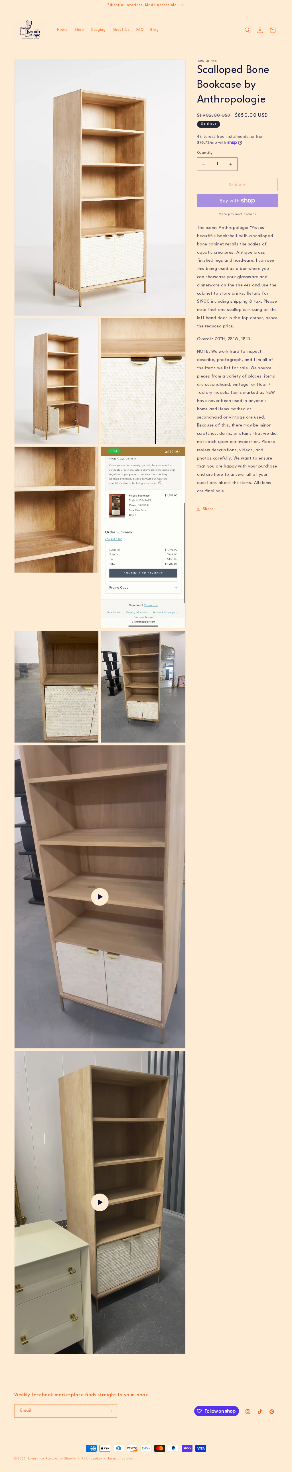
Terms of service (120, 1458)
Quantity (205, 153)
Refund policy (92, 1458)
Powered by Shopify (61, 1458)
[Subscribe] (110, 1411)
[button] (247, 30)
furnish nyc (36, 1458)
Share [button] (208, 509)
